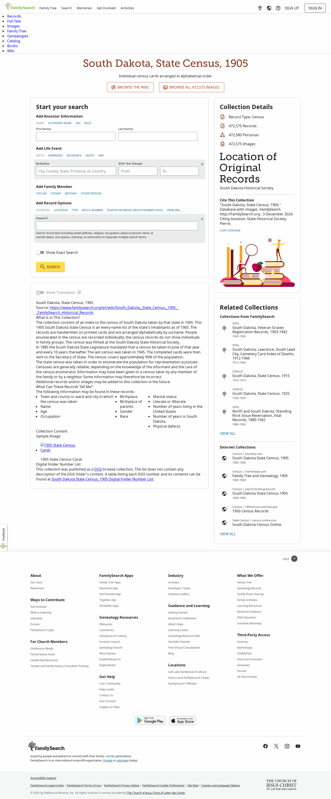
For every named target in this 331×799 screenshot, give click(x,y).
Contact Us (106, 695)
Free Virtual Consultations (184, 647)
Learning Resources (249, 606)
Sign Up (292, 8)
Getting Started (177, 612)
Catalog (13, 40)
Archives (173, 582)
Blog (171, 653)
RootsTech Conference (182, 618)
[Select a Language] (269, 8)
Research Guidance (249, 612)
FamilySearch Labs (42, 630)
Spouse (41, 193)
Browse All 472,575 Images (195, 87)
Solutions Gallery (178, 594)
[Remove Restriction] (202, 219)
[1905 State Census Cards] (62, 450)
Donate (35, 624)
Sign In (315, 8)
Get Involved (106, 8)
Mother (71, 193)
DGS (98, 469)
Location (61, 210)
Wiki (10, 50)
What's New (175, 624)
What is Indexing (40, 612)
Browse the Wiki (133, 87)
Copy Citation (230, 230)
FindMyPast (244, 653)
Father (56, 193)
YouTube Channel (179, 642)
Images (13, 26)
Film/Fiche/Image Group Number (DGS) (135, 210)
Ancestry (242, 642)
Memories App (108, 588)
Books (12, 45)
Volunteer (36, 618)
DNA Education (246, 617)
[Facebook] (265, 746)
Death (90, 155)
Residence (74, 155)
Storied (241, 671)
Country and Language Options (220, 785)
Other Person (91, 193)
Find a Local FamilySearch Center (189, 678)
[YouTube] (297, 746)
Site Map (192, 785)
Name (40, 123)
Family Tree (48, 8)
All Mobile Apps (109, 606)
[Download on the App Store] (182, 720)
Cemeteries (106, 630)
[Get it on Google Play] (150, 720)
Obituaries (105, 624)
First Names (43, 129)
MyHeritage (244, 647)
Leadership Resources (44, 660)
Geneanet (243, 665)
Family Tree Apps (110, 582)
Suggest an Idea (109, 707)
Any (101, 155)
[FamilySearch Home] (20, 6)
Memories (84, 8)
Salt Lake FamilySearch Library (187, 672)
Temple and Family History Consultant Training (59, 666)
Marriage (55, 155)
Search (66, 8)
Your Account (107, 701)
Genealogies (17, 35)
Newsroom (37, 588)
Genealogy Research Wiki (184, 636)
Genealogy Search (110, 647)
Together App (107, 600)
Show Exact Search (62, 252)
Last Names (125, 129)
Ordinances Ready (41, 648)
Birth (40, 155)
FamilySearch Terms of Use (84, 785)
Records (14, 16)
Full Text (14, 21)
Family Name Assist (42, 654)
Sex (78, 123)
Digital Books (107, 665)
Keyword (43, 210)
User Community (109, 683)
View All (228, 433)
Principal (173, 210)
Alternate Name (60, 123)
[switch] (40, 252)
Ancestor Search (109, 642)
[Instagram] (287, 746)
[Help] (278, 8)
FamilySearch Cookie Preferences (163, 785)
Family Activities (247, 600)
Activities (127, 8)
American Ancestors (250, 659)
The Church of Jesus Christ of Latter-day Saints (156, 793)
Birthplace (42, 163)
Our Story (36, 582)
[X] (276, 746)
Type (75, 210)
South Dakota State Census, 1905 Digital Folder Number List (102, 479)
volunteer (123, 760)
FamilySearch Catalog (113, 636)
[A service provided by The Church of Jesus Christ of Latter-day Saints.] (281, 785)
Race (87, 123)
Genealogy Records (249, 588)
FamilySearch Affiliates (182, 683)
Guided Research (110, 659)
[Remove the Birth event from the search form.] (202, 164)
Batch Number (92, 210)
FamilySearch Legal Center (47, 785)
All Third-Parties (247, 677)
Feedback (3, 534)
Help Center (106, 689)
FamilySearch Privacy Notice (121, 785)
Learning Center (178, 630)
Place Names (107, 653)
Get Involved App (110, 594)
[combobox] (76, 171)
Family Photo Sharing (250, 594)
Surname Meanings (249, 623)
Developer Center (179, 588)
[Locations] (260, 8)
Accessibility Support (43, 778)
